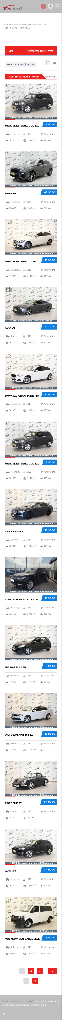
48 (35, 980)
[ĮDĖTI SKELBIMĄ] (43, 6)
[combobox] (20, 64)
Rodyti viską (51, 76)
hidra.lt (42, 1004)
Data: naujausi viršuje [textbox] (18, 64)
